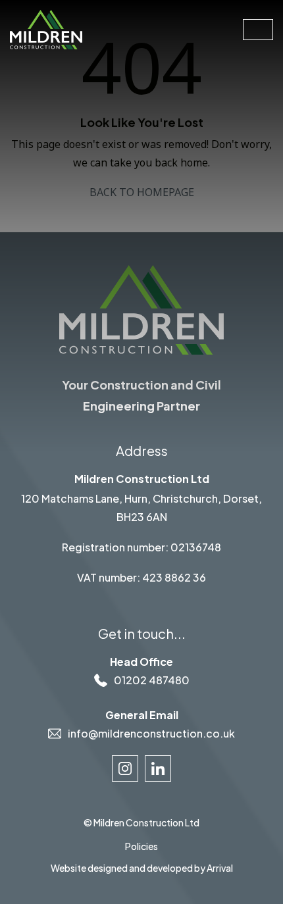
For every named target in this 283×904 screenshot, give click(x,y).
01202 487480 (152, 680)
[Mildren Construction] (46, 28)
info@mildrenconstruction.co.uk (151, 733)
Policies (141, 846)
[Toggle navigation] (258, 29)
